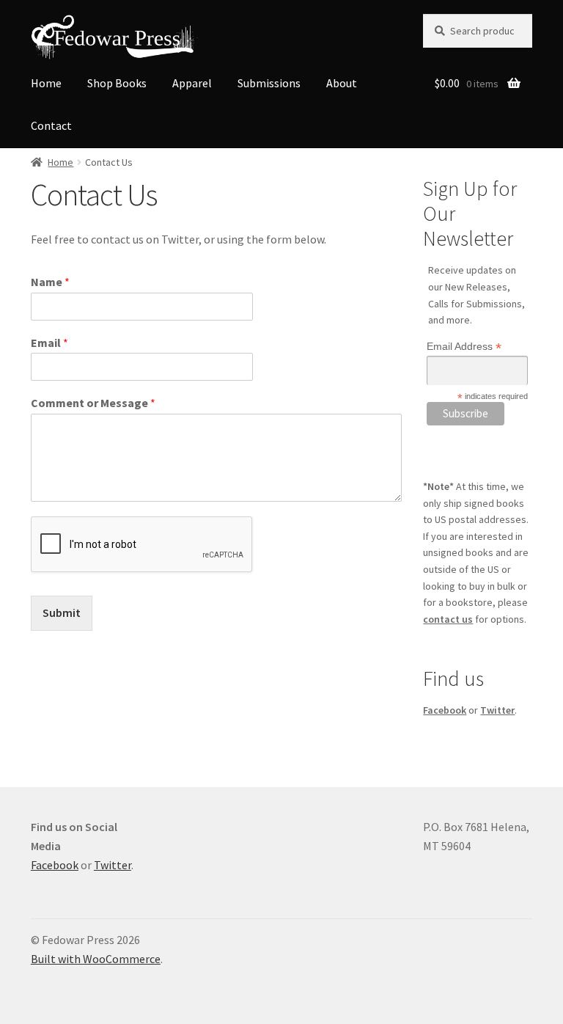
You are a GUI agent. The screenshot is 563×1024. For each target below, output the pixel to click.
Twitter (497, 710)
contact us (448, 619)
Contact (51, 125)
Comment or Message (93, 402)
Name (50, 281)
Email (49, 342)
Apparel (192, 83)
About (341, 83)
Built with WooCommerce (96, 958)
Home (46, 83)
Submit (62, 612)
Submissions (269, 83)
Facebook (444, 710)
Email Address (464, 347)
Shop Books (117, 83)
